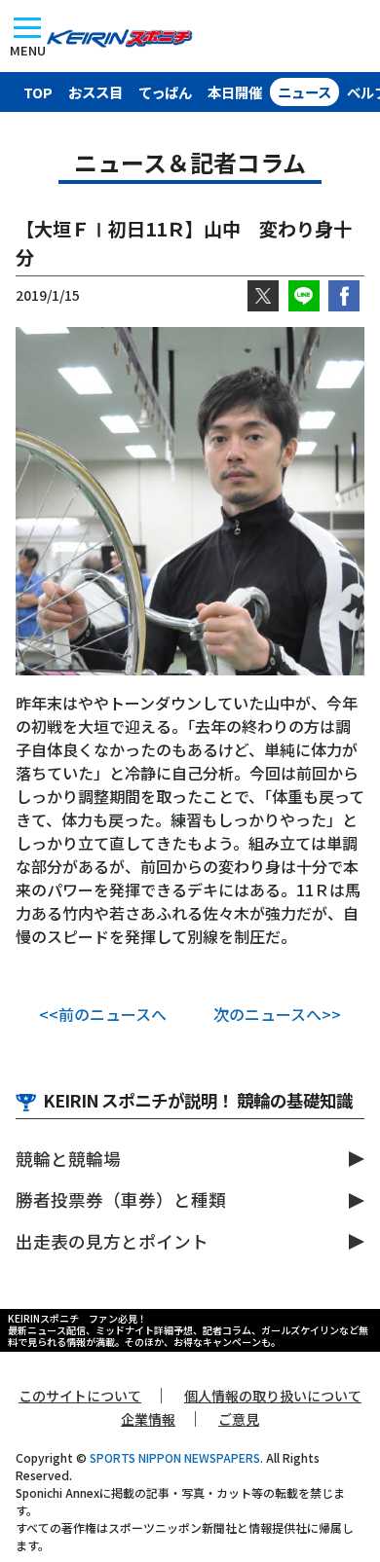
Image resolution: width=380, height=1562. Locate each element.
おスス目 (95, 92)
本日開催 (235, 92)
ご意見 (238, 1419)
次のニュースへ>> (277, 1014)
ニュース (304, 92)
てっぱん (165, 92)
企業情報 (148, 1419)
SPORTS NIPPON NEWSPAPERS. (176, 1457)
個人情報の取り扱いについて (272, 1395)
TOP (38, 92)
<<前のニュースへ (103, 1014)
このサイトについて (80, 1395)
